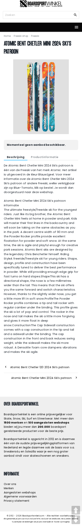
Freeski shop (21, 36)
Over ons (10, 484)
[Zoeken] (75, 14)
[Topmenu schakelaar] (76, 27)
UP (76, 510)
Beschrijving (15, 157)
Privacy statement (17, 501)
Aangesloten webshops (20, 492)
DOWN (76, 519)
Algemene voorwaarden (20, 496)
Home (7, 36)
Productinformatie (44, 157)
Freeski (35, 36)
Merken (9, 488)
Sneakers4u (12, 451)
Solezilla (30, 451)
